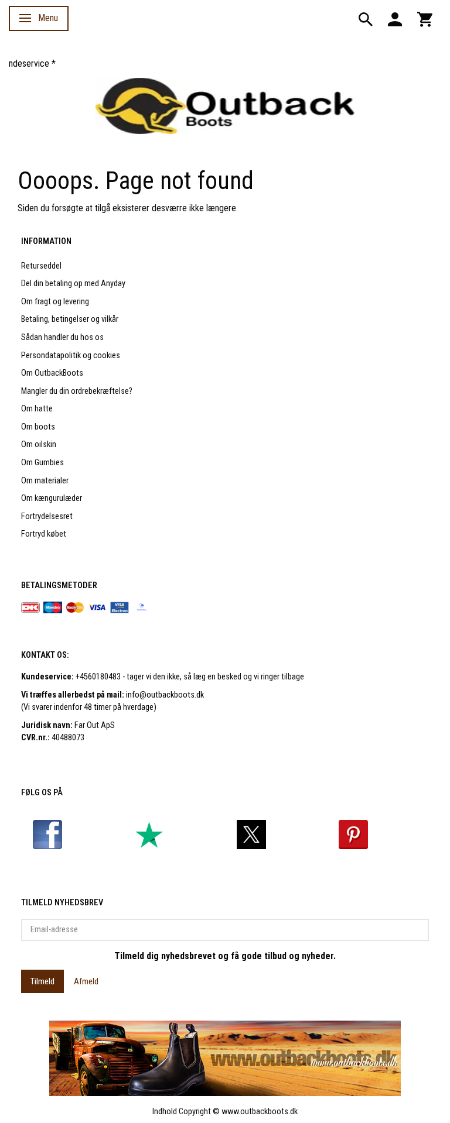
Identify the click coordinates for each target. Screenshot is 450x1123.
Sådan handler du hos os (62, 337)
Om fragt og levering (55, 302)
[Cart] (424, 18)
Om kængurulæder (51, 498)
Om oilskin (38, 444)
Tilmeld (42, 981)
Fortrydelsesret (47, 516)
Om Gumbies (42, 463)
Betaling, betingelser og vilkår (69, 319)
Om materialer (45, 481)
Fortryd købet (43, 534)
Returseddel (41, 266)
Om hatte (37, 409)
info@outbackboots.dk (165, 695)
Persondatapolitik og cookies (70, 355)
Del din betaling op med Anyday (73, 284)
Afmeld (86, 981)
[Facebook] (47, 834)
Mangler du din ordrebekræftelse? (76, 391)
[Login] (395, 18)
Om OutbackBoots (52, 373)
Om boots (38, 427)
